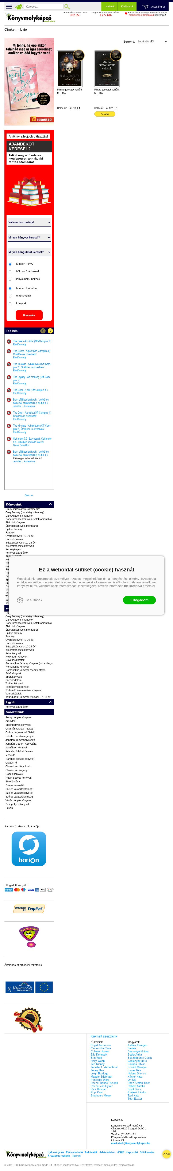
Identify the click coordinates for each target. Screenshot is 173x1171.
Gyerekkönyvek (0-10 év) (19, 535)
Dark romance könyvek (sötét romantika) (28, 519)
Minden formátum (27, 288)
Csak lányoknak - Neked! (19, 728)
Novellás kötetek (14, 660)
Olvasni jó (11, 762)
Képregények (13, 549)
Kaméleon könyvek (16, 747)
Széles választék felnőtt (18, 789)
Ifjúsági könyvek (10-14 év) (20, 542)
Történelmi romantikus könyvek (23, 690)
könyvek (21, 303)
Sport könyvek (13, 676)
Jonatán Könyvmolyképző (20, 740)
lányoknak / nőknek (28, 278)
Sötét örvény (12, 781)
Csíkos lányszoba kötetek (20, 732)
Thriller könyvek (14, 683)
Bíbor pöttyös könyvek (18, 724)
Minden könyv (24, 263)
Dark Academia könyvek (19, 515)
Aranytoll (10, 721)
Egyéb (9, 808)
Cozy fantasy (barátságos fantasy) (24, 512)
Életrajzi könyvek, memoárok (21, 525)
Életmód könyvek (15, 522)
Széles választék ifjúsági (19, 796)
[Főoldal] (19, 7)
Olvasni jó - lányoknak (18, 766)
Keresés (29, 315)
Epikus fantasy (13, 529)
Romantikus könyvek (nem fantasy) (25, 670)
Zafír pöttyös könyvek (17, 804)
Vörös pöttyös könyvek (18, 800)
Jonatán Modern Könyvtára (20, 743)
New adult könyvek (16, 656)
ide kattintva (133, 586)
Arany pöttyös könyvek (18, 717)
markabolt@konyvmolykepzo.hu (130, 1143)
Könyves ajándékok (16, 552)
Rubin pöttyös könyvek (18, 777)
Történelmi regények (17, 686)
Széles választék (15, 785)
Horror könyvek (14, 539)
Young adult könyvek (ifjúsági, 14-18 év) (28, 697)
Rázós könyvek (14, 774)
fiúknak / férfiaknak (28, 271)
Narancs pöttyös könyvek (19, 758)
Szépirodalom (13, 680)
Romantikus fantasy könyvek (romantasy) (29, 663)
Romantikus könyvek (17, 666)
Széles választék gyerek (19, 792)
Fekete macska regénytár (19, 736)
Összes (29, 495)
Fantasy (10, 532)
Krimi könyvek (13, 653)
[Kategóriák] (166, 1154)
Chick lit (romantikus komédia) (22, 509)
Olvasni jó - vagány (16, 770)
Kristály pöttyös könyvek (19, 751)
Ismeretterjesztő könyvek (19, 546)
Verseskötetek (13, 693)
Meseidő (10, 755)
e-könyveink (23, 295)
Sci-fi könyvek (13, 673)
